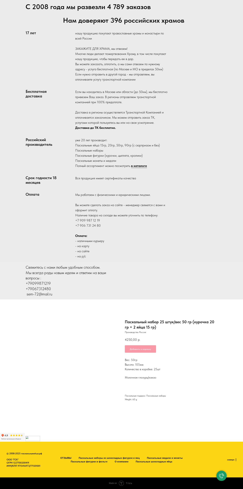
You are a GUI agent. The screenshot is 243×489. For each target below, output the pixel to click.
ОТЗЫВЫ (65, 458)
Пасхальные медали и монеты (165, 458)
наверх (230, 459)
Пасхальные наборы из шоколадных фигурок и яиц (109, 458)
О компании (121, 461)
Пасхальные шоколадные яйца (154, 461)
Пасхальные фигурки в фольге (89, 461)
